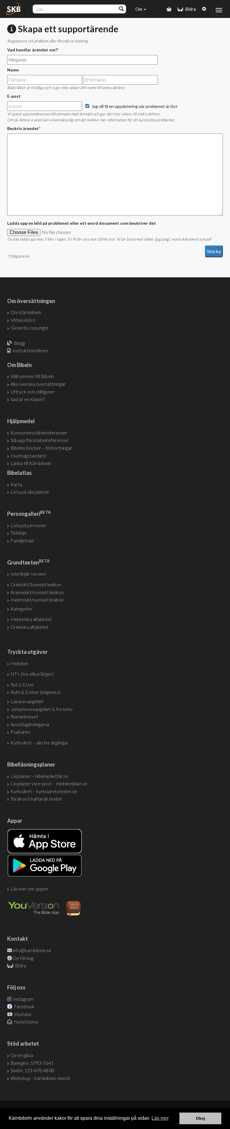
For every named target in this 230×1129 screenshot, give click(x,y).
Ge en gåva (21, 1055)
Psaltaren (20, 732)
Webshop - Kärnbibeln (40, 1078)
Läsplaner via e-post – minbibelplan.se (48, 783)
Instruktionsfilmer (31, 350)
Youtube (22, 1014)
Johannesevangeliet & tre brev (41, 709)
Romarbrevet (24, 716)
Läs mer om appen (29, 888)
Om (139, 9)
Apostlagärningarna (29, 724)
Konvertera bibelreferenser (38, 432)
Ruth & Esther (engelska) (35, 692)
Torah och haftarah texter (36, 798)
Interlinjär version (28, 573)
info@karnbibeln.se (32, 950)
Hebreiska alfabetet (31, 619)
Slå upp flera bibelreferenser (39, 440)
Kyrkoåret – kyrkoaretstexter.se (43, 791)
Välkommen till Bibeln (32, 376)
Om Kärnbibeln (25, 312)
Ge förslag (23, 958)
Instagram (23, 999)
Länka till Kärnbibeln (30, 463)
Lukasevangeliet (26, 701)
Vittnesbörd (22, 320)
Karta (16, 484)
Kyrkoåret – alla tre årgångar (39, 742)
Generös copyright (29, 328)
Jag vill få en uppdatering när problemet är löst (135, 106)
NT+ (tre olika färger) (31, 674)
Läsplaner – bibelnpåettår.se (39, 776)
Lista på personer (28, 525)
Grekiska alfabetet (29, 627)
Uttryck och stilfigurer (32, 391)
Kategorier (21, 608)
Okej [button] (200, 1118)
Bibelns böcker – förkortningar (41, 448)
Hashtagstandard (28, 455)
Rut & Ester (22, 684)
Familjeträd (22, 540)
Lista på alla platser (29, 492)
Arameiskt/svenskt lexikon (37, 592)
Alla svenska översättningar (38, 384)
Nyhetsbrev (26, 1021)
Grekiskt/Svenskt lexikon (35, 584)
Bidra (189, 9)
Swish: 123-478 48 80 (32, 1070)
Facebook (24, 1006)
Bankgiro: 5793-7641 (32, 1063)
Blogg (19, 343)
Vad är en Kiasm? (27, 399)
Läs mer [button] (160, 1118)
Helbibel (19, 663)
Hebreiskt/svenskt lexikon (37, 599)
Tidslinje (18, 533)
